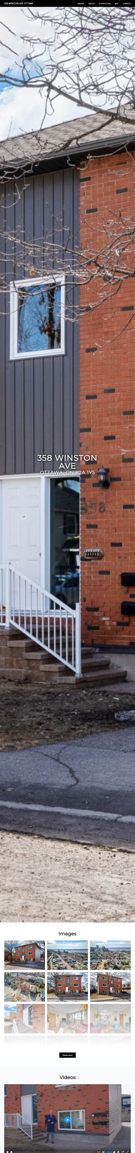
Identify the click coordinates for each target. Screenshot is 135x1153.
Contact (127, 3)
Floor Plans (105, 3)
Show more (67, 1055)
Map (117, 3)
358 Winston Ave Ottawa (18, 3)
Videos (91, 3)
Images (81, 3)
